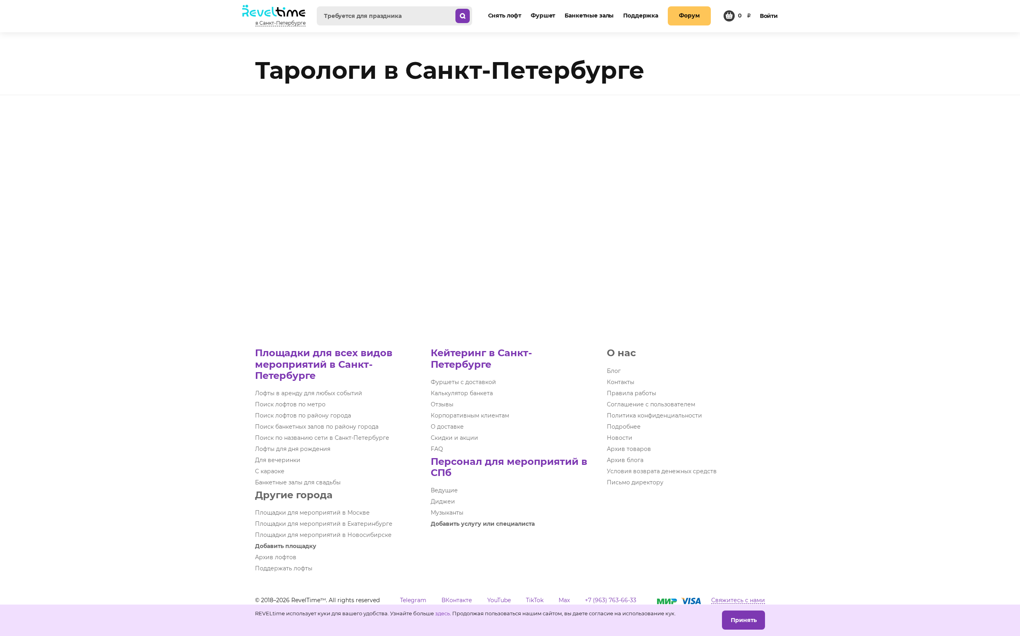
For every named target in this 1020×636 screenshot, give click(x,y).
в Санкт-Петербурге (280, 23)
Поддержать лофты (283, 568)
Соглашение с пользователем (651, 404)
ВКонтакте (456, 600)
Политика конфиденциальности (654, 415)
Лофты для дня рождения (292, 449)
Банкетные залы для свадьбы (298, 482)
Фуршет (543, 15)
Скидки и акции (454, 437)
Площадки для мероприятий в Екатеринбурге (323, 523)
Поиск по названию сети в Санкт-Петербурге (322, 437)
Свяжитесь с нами (738, 600)
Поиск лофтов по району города (303, 415)
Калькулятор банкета (462, 393)
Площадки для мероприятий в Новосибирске (323, 534)
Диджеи (443, 501)
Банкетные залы (589, 15)
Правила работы (631, 393)
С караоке (269, 471)
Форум (689, 15)
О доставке (447, 426)
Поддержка (640, 15)
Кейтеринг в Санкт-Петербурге (481, 358)
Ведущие (444, 490)
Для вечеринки (277, 460)
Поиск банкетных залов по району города (317, 426)
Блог (614, 371)
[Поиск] (462, 16)
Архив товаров (629, 449)
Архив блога (625, 460)
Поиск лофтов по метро (290, 404)
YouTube (499, 600)
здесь (442, 613)
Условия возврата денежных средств (662, 471)
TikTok (534, 600)
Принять (744, 620)
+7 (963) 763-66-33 (610, 600)
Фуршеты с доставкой (463, 382)
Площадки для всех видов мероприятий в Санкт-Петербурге (323, 364)
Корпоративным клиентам (470, 415)
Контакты (620, 382)
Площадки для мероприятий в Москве (312, 512)
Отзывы (442, 404)
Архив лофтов (275, 557)
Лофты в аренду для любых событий (308, 393)
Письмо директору (635, 482)
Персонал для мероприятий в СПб (509, 467)
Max (564, 600)
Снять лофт (505, 15)
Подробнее (624, 426)
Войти (769, 16)
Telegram (413, 600)
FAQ (437, 449)
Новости (619, 437)
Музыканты (447, 512)
